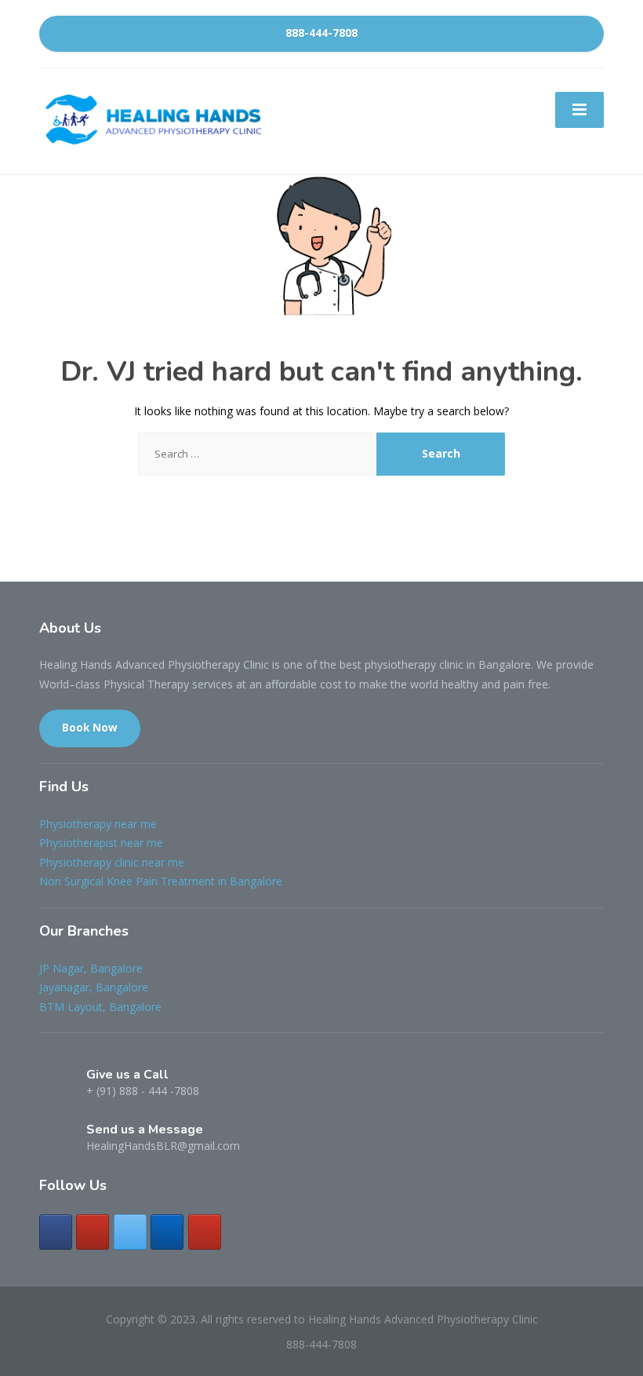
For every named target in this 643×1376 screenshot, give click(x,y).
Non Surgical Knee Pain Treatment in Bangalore (160, 881)
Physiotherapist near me (101, 842)
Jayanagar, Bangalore (93, 987)
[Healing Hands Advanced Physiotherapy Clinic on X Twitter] (130, 1232)
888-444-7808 (321, 33)
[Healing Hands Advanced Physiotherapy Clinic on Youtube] (204, 1232)
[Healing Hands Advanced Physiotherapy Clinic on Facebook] (55, 1232)
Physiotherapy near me (98, 823)
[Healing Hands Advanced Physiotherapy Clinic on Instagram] (92, 1232)
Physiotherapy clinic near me (111, 862)
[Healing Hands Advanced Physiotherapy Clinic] (156, 119)
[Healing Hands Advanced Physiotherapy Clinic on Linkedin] (167, 1232)
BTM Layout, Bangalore (100, 1006)
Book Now (90, 728)
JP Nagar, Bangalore (91, 968)
